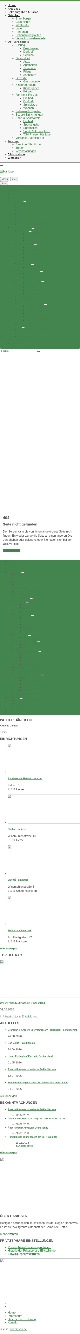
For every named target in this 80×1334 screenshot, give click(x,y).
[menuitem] (12, 5)
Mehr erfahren (9, 1234)
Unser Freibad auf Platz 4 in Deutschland (22, 1003)
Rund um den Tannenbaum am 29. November (32, 1137)
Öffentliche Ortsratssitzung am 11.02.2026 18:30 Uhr (37, 1118)
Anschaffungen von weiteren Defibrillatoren (32, 1069)
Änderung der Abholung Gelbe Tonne (28, 1127)
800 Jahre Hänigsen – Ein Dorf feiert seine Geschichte (38, 1082)
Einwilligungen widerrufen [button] (24, 1253)
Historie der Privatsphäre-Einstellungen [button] (32, 1250)
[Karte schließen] (1, 165)
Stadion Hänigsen (17, 829)
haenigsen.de (18, 1329)
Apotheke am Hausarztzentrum (25, 778)
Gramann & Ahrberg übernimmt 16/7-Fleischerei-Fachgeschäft (42, 1030)
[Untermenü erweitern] (24, 201)
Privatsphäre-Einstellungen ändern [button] (29, 1247)
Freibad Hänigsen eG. (19, 930)
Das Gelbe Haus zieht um (22, 1043)
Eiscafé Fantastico (18, 879)
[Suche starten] (38, 351)
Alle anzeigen (8, 948)
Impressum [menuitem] (15, 1315)
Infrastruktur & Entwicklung (20, 1016)
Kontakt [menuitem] (12, 1322)
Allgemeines (25, 1145)
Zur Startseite (11, 550)
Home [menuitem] (12, 1312)
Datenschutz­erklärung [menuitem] (22, 1319)
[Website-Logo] (7, 171)
